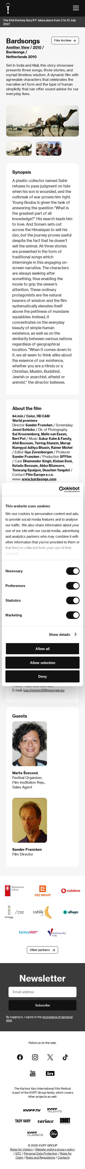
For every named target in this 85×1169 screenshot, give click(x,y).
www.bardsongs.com (39, 479)
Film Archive (62, 40)
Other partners (40, 949)
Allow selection (42, 662)
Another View (17, 47)
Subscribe (42, 1005)
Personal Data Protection (40, 1153)
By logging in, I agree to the (39, 1018)
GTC (18, 1153)
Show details (59, 634)
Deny (42, 676)
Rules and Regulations (40, 1157)
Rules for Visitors (21, 1149)
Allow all (42, 649)
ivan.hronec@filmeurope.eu (43, 690)
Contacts (64, 1157)
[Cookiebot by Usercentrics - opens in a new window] (60, 489)
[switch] (73, 586)
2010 (37, 47)
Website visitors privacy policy (55, 1149)
